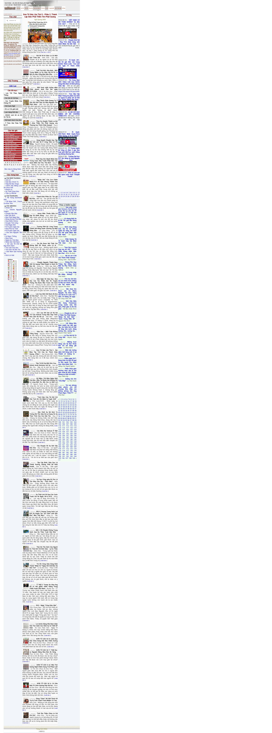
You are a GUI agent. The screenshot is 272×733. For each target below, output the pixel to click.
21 (79, 194)
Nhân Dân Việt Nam (13, 242)
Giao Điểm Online (12, 221)
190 (59, 456)
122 (67, 430)
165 (59, 447)
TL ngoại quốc (51, 8)
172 (67, 449)
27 (71, 196)
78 (64, 416)
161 (63, 445)
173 (71, 449)
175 (59, 451)
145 (59, 439)
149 (75, 439)
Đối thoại (18, 8)
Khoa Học (31, 8)
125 (59, 432)
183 (71, 452)
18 (71, 194)
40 (68, 407)
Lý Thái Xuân (8, 141)
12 (79, 192)
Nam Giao (9, 238)
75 (75, 414)
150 (59, 441)
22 (59, 196)
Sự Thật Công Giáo (12, 191)
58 (73, 411)
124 (75, 430)
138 (71, 435)
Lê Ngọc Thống (11, 236)
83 (75, 416)
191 (63, 456)
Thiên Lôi (7, 152)
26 (68, 196)
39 (66, 407)
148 (71, 439)
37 (61, 407)
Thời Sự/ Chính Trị (37, 8)
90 (73, 418)
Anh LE (8, 180)
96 (68, 420)
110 (59, 426)
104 (75, 422)
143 (71, 437)
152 (67, 441)
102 (67, 422)
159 (75, 443)
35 (75, 405)
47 (66, 409)
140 (59, 437)
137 (67, 435)
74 (73, 414)
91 (75, 418)
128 (71, 432)
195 (59, 458)
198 (70, 458)
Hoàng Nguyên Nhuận (11, 137)
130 (59, 433)
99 (75, 420)
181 (63, 452)
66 (73, 413)
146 (63, 439)
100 (59, 422)
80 (68, 416)
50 (73, 409)
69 (61, 414)
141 (63, 437)
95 (66, 420)
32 (68, 405)
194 (75, 456)
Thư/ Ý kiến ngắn (58, 8)
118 (71, 428)
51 (75, 409)
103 (71, 422)
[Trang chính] (10, 8)
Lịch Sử (22, 8)
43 (75, 407)
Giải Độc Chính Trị (12, 182)
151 (63, 441)
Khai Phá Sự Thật (12, 229)
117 (67, 428)
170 (59, 449)
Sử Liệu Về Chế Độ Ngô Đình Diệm (13, 245)
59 (75, 411)
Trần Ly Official (11, 193)
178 (71, 451)
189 (75, 454)
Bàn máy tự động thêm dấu (13, 170)
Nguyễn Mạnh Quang (11, 145)
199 (73, 458)
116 (63, 428)
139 (75, 435)
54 (64, 411)
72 (68, 414)
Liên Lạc (12, 86)
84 (59, 418)
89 (71, 418)
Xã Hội (46, 8)
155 (59, 443)
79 (66, 416)
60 (59, 413)
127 (67, 432)
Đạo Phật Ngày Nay (12, 217)
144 (75, 437)
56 (68, 411)
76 (59, 416)
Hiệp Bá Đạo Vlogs (12, 184)
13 (59, 194)
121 (63, 430)
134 (75, 433)
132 (67, 433)
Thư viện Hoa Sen (12, 248)
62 (64, 413)
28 (73, 196)
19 (74, 194)
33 (71, 405)
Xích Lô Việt (10, 255)
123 (71, 430)
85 (61, 418)
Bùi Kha (7, 133)
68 (59, 414)
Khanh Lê (9, 189)
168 (71, 447)
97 (71, 420)
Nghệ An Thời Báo (12, 240)
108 (71, 424)
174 (75, 449)
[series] (13, 128)
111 (63, 426)
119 (75, 428)
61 (61, 413)
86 (64, 418)
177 (67, 451)
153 (71, 441)
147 (67, 439)
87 (66, 418)
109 (75, 424)
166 (63, 447)
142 (67, 437)
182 (67, 452)
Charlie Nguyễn (9, 135)
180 (59, 452)
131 (63, 433)
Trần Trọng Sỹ (9, 158)
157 (67, 443)
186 (63, 454)
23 (61, 196)
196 (63, 458)
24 (64, 196)
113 (71, 426)
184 (75, 452)
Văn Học (43, 8)
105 (59, 424)
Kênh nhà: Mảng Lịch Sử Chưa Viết (13, 186)
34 (73, 405)
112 (67, 426)
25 (66, 196)
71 (66, 414)
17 (69, 194)
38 (64, 407)
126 (63, 432)
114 (75, 426)
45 (61, 409)
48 (68, 409)
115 (59, 428)
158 (71, 443)
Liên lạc (63, 8)
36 (59, 407)
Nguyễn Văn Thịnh (10, 147)
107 (67, 424)
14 (62, 194)
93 (61, 420)
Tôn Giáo (26, 8)
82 (73, 416)
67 (75, 413)
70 (64, 414)
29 (75, 196)
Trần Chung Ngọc (10, 154)
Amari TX (9, 208)
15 (64, 194)
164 (75, 445)
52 (59, 411)
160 (59, 445)
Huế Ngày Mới (11, 225)
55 (66, 411)
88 (68, 418)
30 (78, 196)
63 (66, 413)
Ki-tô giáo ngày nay (12, 227)
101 (63, 422)
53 (61, 411)
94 (64, 420)
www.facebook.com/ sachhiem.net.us (12, 30)
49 (71, 409)
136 (63, 435)
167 (67, 447)
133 (71, 433)
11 (76, 192)
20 (76, 194)
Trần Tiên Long (9, 156)
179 (75, 451)
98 (73, 420)
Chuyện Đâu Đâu (11, 213)
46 (64, 409)
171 (63, 449)
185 (59, 454)
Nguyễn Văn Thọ (10, 150)
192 (67, 456)
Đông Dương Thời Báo (13, 219)
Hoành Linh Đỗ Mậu (11, 139)
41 (71, 407)
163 (71, 445)
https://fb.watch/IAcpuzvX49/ (69, 91)
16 (66, 194)
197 (66, 458)
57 (71, 411)
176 (63, 451)
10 (74, 192)
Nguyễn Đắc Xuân (10, 143)
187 (67, 454)
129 (75, 432)
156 (63, 443)
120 (59, 430)
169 (75, 447)
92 (59, 420)
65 (71, 413)
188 (71, 454)
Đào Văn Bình (10, 215)
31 (66, 405)
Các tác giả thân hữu (11, 160)
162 (67, 445)
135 (59, 435)
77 (61, 416)
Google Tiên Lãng (12, 223)
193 (71, 456)
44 (59, 409)
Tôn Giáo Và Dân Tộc (13, 250)
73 (71, 414)
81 (71, 416)
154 (75, 441)
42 (73, 407)
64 (68, 413)
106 (63, 424)
